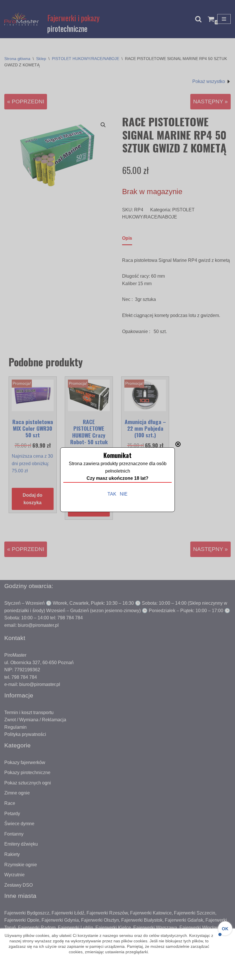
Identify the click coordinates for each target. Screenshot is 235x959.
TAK (111, 494)
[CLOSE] (178, 444)
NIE (124, 494)
